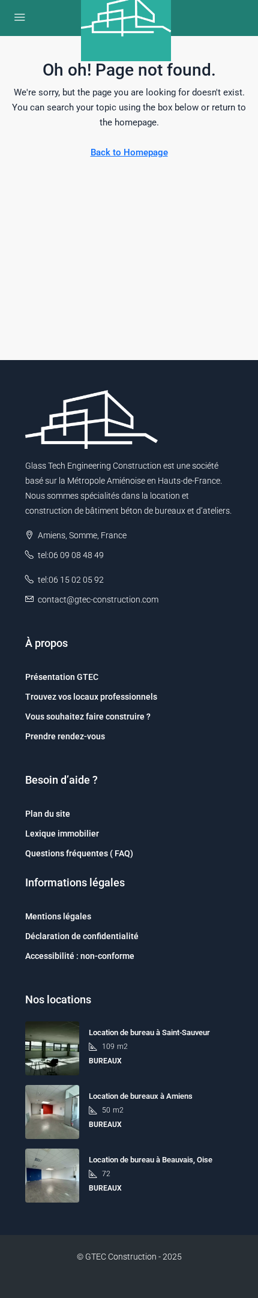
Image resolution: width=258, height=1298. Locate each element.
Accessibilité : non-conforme (79, 956)
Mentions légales (58, 916)
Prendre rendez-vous (65, 736)
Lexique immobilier (62, 833)
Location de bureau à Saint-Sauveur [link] (149, 1032)
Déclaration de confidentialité (82, 936)
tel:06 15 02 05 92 (71, 579)
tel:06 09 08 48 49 (71, 555)
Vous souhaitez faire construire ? (88, 716)
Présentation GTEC (61, 677)
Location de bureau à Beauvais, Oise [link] (150, 1159)
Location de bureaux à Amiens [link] (141, 1096)
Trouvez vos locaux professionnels (91, 697)
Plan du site (47, 814)
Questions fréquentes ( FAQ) (79, 853)
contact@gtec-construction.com (98, 599)
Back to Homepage (129, 152)
